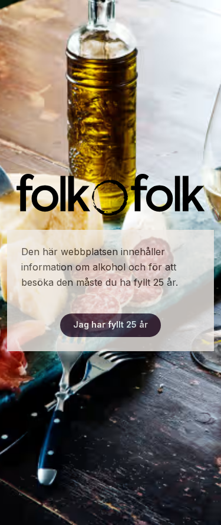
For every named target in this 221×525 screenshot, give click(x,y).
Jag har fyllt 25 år (110, 324)
